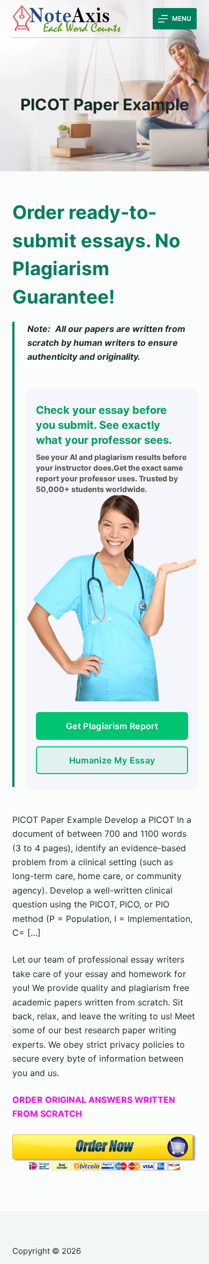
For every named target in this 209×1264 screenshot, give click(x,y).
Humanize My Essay (112, 760)
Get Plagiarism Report (112, 726)
